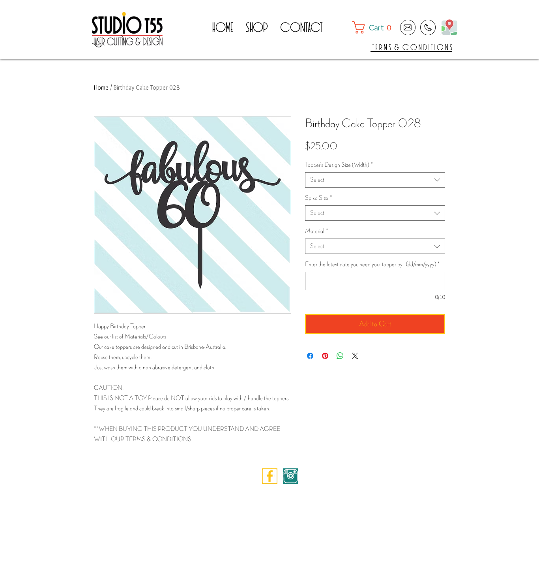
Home (101, 87)
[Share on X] (355, 356)
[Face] (269, 476)
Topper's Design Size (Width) (339, 165)
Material (316, 231)
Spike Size (318, 198)
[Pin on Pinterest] (325, 356)
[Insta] (290, 476)
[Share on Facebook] (310, 356)
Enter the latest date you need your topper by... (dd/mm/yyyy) (372, 264)
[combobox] (375, 180)
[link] (375, 27)
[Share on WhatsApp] (340, 356)
